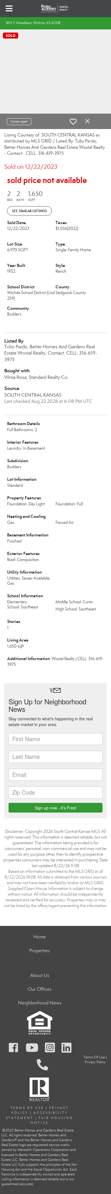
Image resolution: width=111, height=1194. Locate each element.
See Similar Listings (29, 211)
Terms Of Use (27, 1108)
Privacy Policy (95, 1062)
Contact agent (19, 121)
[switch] (73, 121)
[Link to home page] (55, 8)
